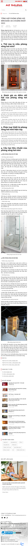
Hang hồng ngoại (17, 447)
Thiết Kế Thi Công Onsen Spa (10, 360)
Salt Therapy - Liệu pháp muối (14, 394)
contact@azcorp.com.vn (20, 515)
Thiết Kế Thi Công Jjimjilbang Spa (11, 362)
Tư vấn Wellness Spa (14, 13)
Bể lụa (21, 442)
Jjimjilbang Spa (14, 442)
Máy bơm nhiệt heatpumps (8, 540)
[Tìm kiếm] (26, 10)
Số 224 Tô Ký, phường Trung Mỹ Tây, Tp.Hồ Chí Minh (14, 528)
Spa (13, 450)
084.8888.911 (19, 1)
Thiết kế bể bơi (5, 538)
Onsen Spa (5, 442)
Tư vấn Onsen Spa (7, 372)
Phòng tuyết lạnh (7, 447)
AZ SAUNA (3, 344)
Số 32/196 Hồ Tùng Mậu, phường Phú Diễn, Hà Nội (14, 523)
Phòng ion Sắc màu (21, 450)
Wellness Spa (8, 26)
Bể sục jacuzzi (6, 450)
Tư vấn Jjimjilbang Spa (8, 374)
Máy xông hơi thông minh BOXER (10, 541)
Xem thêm (5, 492)
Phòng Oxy (14, 444)
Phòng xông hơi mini (6, 30)
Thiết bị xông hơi (6, 537)
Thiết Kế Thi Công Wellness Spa (11, 365)
